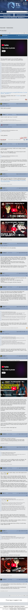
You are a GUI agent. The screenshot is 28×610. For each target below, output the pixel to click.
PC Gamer (18, 95)
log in (11, 600)
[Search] (27, 11)
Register (5, 0)
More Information (21, 608)
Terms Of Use (17, 606)
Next (24, 595)
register (16, 600)
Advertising (6, 606)
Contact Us (22, 606)
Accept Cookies (13, 608)
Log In (2, 0)
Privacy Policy (11, 606)
